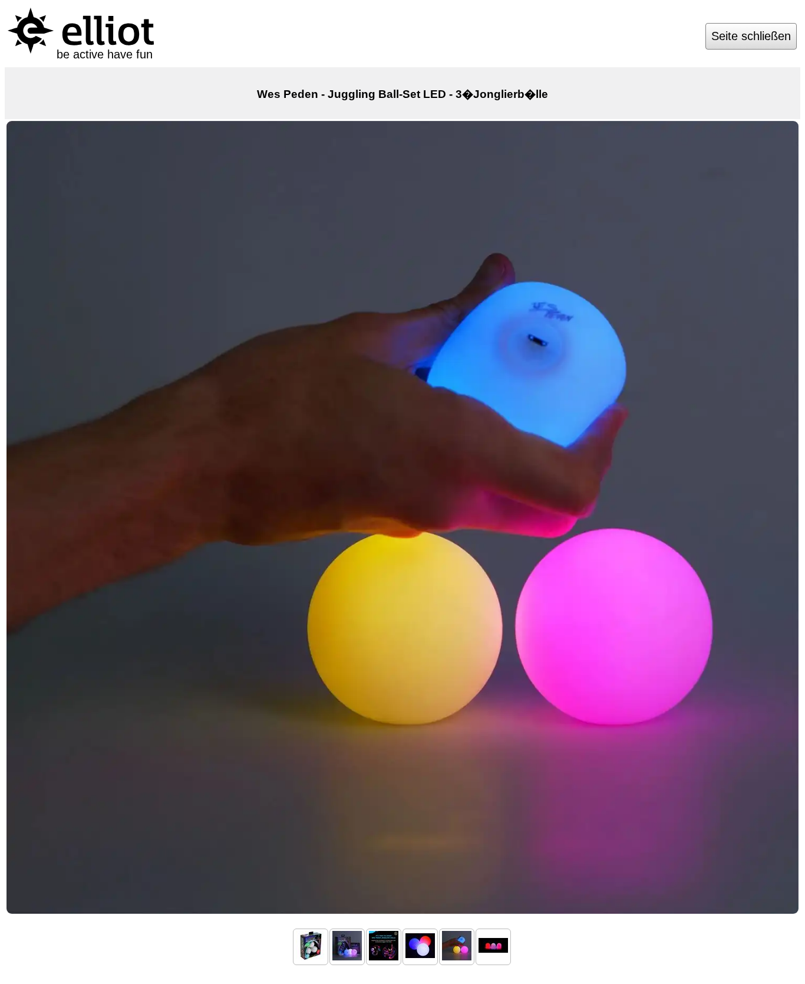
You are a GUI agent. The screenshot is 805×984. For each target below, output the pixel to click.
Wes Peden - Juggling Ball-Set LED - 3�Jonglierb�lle (402, 94)
